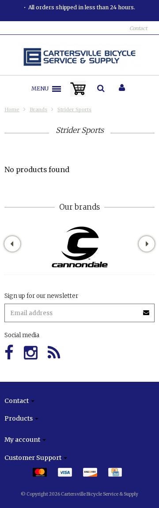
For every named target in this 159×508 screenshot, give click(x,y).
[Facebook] (9, 353)
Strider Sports (74, 109)
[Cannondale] (80, 247)
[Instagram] (31, 353)
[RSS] (54, 353)
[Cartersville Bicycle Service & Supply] (80, 57)
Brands (38, 109)
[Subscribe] (79, 309)
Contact (138, 28)
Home (11, 109)
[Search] (101, 89)
